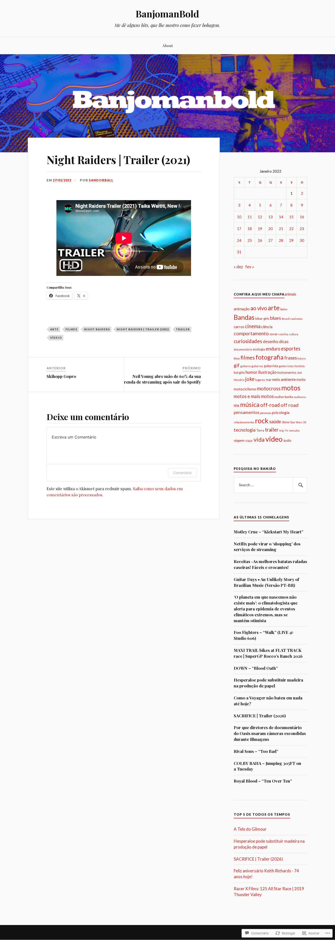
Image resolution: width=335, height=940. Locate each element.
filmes (71, 329)
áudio (287, 440)
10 (239, 217)
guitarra (245, 366)
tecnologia (245, 430)
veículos (294, 430)
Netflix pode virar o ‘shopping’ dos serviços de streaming (267, 546)
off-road (270, 405)
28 (281, 240)
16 (302, 217)
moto (301, 379)
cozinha (283, 334)
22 (291, 228)
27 (270, 240)
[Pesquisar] (300, 485)
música (249, 404)
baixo (283, 309)
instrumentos (286, 372)
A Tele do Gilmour (250, 829)
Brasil (286, 319)
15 (291, 217)
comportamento (251, 333)
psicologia (280, 412)
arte (54, 329)
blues (275, 318)
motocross (269, 388)
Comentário (182, 473)
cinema (252, 326)
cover (274, 334)
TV (286, 430)
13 (270, 217)
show (285, 422)
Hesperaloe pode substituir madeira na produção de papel (268, 682)
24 (239, 240)
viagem (239, 440)
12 (260, 217)
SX (304, 422)
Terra (260, 430)
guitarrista (271, 366)
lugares (260, 380)
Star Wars (296, 422)
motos (290, 388)
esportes (290, 348)
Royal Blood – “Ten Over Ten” (263, 781)
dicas (284, 341)
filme (237, 358)
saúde (275, 421)
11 (249, 217)
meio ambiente (284, 379)
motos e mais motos (254, 396)
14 (281, 217)
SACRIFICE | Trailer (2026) (260, 715)
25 (249, 240)
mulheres (300, 397)
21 (281, 228)
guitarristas (286, 366)
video (274, 439)
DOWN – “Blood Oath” (256, 668)
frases (290, 358)
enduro (273, 348)
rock (262, 420)
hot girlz (239, 372)
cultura (293, 334)
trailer (183, 329)
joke (250, 379)
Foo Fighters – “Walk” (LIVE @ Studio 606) (263, 635)
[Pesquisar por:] (270, 485)
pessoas (265, 413)
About (167, 45)
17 (239, 228)
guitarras (257, 366)
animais (290, 294)
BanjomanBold (167, 13)
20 (270, 228)
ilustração (267, 372)
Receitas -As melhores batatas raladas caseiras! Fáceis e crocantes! (270, 564)
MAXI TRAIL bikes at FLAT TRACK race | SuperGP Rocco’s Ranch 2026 (268, 653)
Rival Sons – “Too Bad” (256, 751)
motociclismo (245, 389)
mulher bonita (283, 397)
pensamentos (246, 412)
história (300, 366)
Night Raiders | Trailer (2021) (143, 329)
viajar (249, 440)
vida (259, 439)
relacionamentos (244, 422)
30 (302, 240)
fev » (249, 266)
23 (302, 228)
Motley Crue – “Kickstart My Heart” (268, 531)
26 (260, 240)
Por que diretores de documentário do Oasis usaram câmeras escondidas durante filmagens (270, 733)
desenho (270, 341)
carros (239, 326)
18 (249, 228)
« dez (238, 266)
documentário (243, 349)
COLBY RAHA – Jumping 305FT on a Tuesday (267, 766)
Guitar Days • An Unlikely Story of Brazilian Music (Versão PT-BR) (266, 582)
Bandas (244, 317)
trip (281, 430)
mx (236, 405)
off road (289, 405)
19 (260, 228)
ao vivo (258, 308)
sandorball (101, 180)
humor (251, 372)
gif (237, 365)
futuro (301, 358)
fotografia (269, 357)
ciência (266, 326)
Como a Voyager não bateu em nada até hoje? (268, 700)
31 (239, 252)
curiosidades (248, 341)
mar (268, 380)
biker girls (262, 319)
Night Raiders (97, 329)
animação (242, 309)
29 (291, 240)
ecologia (259, 349)
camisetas (296, 318)
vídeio (56, 337)
